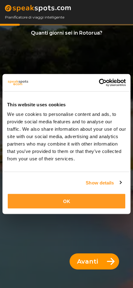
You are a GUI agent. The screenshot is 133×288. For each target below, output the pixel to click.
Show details (100, 182)
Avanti (87, 261)
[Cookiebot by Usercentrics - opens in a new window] (99, 83)
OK (66, 201)
